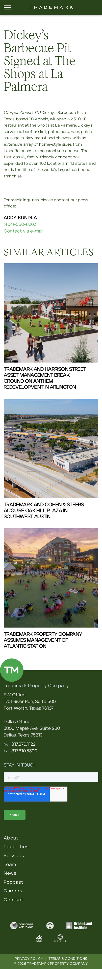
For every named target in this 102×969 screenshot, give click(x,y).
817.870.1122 (23, 744)
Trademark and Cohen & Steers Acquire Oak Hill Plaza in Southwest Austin (44, 510)
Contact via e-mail (23, 231)
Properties (16, 847)
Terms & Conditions (68, 959)
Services (14, 856)
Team (10, 865)
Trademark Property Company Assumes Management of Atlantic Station (43, 640)
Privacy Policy (29, 959)
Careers (13, 891)
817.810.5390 (24, 751)
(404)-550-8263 (20, 224)
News (10, 873)
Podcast (13, 882)
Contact (14, 900)
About (11, 838)
